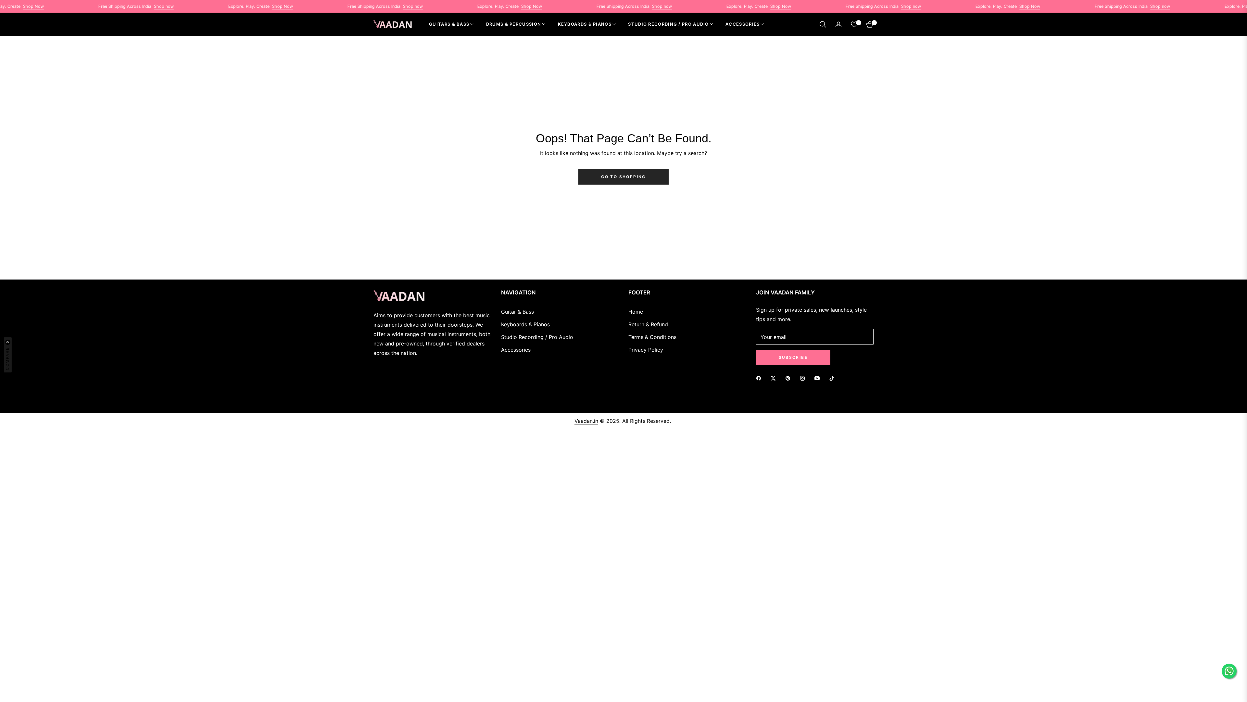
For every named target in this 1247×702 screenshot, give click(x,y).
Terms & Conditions (652, 337)
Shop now (137, 6)
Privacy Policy (645, 349)
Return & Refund (648, 324)
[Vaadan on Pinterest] (789, 378)
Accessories (516, 349)
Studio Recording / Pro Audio (537, 337)
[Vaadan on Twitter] (775, 378)
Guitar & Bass (517, 311)
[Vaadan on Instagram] (804, 378)
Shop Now (256, 6)
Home (635, 311)
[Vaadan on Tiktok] (833, 378)
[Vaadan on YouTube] (818, 378)
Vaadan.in (586, 421)
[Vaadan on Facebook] (760, 378)
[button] (823, 24)
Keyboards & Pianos (525, 324)
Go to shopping (623, 176)
